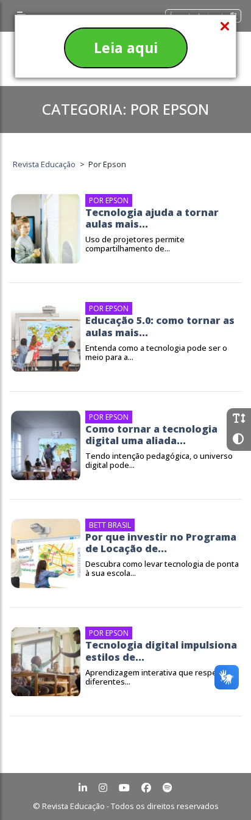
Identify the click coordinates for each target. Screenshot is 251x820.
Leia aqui (126, 47)
